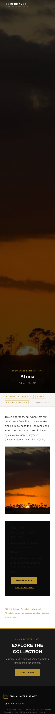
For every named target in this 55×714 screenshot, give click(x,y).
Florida (41, 396)
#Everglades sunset (12, 613)
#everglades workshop (31, 613)
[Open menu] (46, 5)
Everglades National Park (19, 396)
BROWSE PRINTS (24, 580)
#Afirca (16, 609)
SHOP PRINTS (27, 673)
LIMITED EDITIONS (24, 588)
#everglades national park (31, 609)
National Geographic (16, 402)
